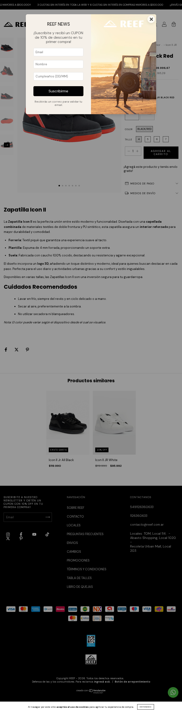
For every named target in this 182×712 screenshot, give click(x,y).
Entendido (145, 707)
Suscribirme (58, 91)
